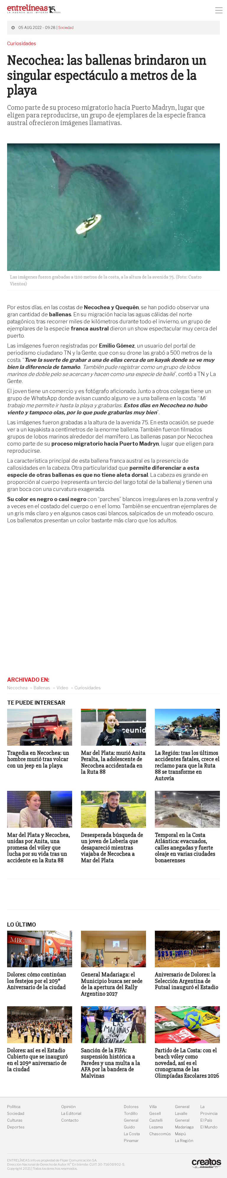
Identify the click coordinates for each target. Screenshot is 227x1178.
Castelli (156, 1120)
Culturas (14, 1120)
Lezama (156, 1127)
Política (13, 1107)
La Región (184, 1140)
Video (62, 687)
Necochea (17, 687)
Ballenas (42, 687)
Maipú (180, 1134)
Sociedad (66, 27)
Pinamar (131, 1140)
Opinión (68, 1107)
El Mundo (209, 1127)
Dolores (131, 1107)
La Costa (132, 1134)
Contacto (70, 1120)
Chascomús (160, 1134)
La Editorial (71, 1113)
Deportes (16, 1127)
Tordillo (131, 1113)
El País (206, 1120)
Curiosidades (87, 687)
